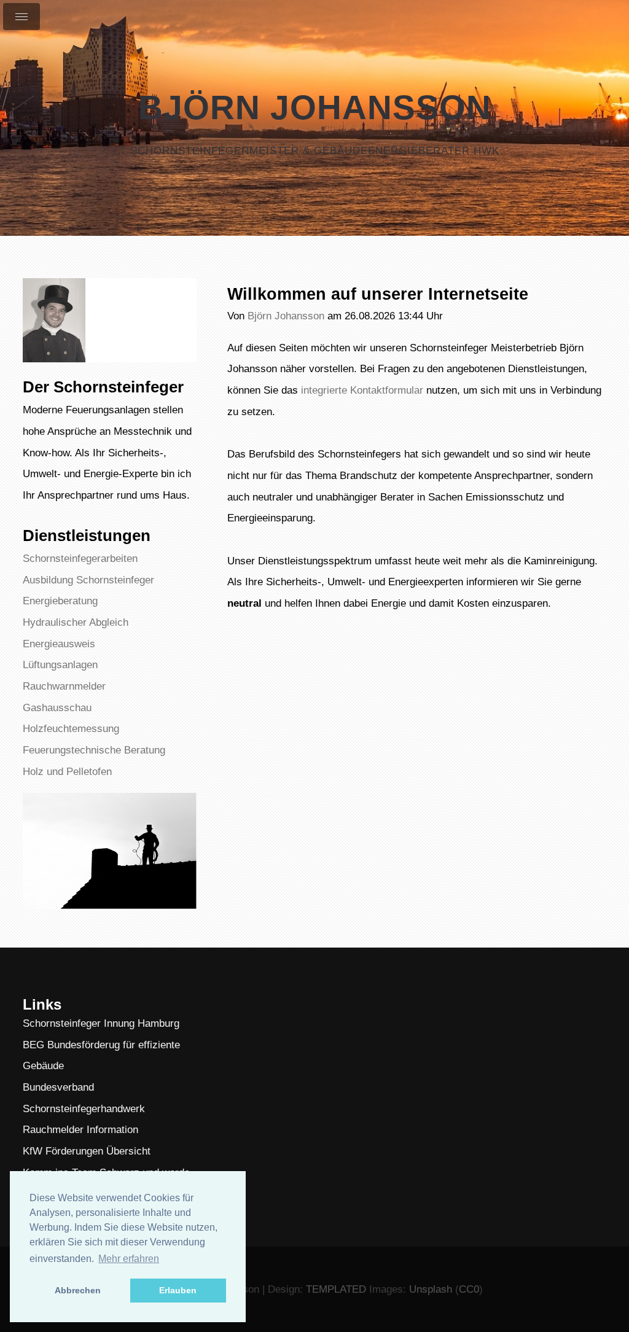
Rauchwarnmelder (64, 686)
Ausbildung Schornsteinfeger (88, 580)
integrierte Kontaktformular (362, 390)
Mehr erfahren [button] (128, 1258)
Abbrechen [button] (78, 1290)
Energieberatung (60, 600)
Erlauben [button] (178, 1290)
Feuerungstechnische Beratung (94, 750)
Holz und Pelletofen (67, 771)
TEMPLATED (336, 1289)
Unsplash (430, 1289)
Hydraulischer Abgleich (75, 622)
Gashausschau (57, 707)
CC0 (469, 1289)
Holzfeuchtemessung (71, 728)
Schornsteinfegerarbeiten (80, 558)
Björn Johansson (314, 107)
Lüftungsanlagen (60, 664)
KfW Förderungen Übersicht (86, 1151)
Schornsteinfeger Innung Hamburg (101, 1023)
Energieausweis (59, 643)
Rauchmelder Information (80, 1129)
